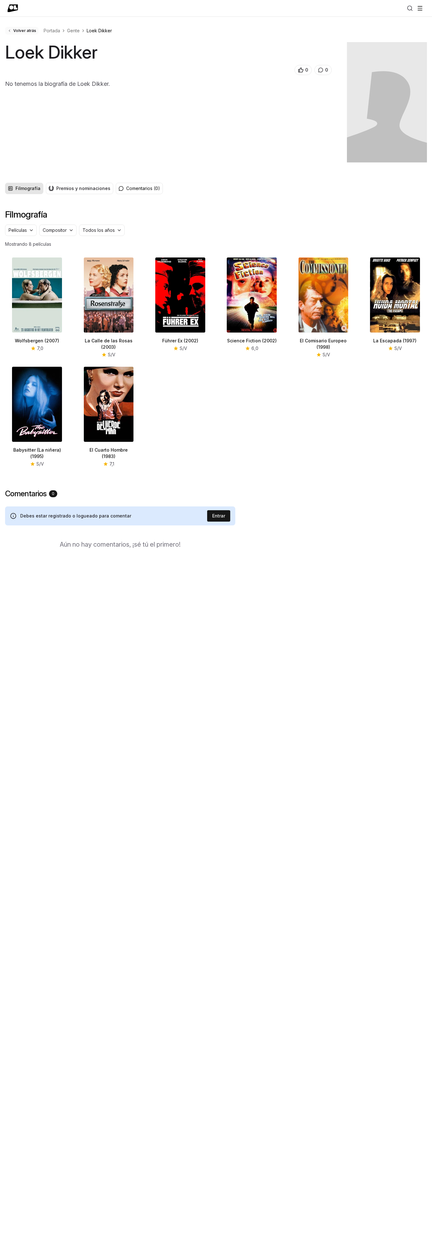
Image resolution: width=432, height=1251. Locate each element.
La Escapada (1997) (395, 340)
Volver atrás (24, 30)
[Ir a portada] (13, 8)
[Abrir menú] (420, 8)
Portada (52, 30)
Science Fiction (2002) (252, 340)
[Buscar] (410, 8)
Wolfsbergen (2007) (37, 340)
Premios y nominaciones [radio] (83, 188)
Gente (73, 30)
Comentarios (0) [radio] (143, 188)
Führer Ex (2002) (180, 340)
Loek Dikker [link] (99, 30)
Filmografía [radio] (27, 188)
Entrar (218, 515)
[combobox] (21, 230)
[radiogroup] (59, 188)
